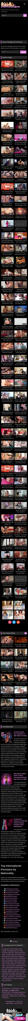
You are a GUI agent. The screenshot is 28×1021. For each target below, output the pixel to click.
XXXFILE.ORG (6, 992)
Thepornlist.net (13, 996)
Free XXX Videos (19, 994)
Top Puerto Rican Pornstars (13, 916)
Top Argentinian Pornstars (13, 890)
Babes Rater (22, 996)
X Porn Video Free (11, 963)
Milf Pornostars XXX (13, 971)
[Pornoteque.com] (11, 5)
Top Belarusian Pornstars (13, 894)
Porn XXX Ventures (7, 969)
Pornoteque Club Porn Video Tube (15, 960)
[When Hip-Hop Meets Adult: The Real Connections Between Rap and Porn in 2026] (6, 784)
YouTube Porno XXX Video (13, 954)
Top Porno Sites (18, 969)
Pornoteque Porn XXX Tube (15, 951)
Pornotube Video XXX (8, 952)
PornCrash (6, 997)
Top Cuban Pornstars (11, 898)
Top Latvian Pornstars (12, 907)
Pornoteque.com (10, 1001)
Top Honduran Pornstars (12, 903)
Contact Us (19, 1001)
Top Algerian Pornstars (12, 889)
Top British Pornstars (11, 896)
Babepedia (5, 996)
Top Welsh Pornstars (11, 927)
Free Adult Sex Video (8, 962)
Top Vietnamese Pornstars (13, 926)
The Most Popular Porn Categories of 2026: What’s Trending (20, 733)
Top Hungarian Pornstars (13, 905)
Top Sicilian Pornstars (12, 920)
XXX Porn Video (10, 965)
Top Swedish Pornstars (12, 922)
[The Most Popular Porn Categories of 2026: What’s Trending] (6, 742)
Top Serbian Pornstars (12, 918)
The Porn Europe (21, 976)
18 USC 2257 (18, 1003)
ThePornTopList (15, 988)
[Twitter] (14, 622)
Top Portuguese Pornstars (13, 914)
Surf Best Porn (6, 988)
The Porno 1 (11, 976)
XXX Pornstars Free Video (10, 978)
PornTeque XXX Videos (15, 975)
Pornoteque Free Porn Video (10, 949)
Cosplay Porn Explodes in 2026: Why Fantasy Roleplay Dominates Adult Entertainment (20, 822)
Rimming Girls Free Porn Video (14, 967)
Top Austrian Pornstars (12, 892)
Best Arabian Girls (8, 994)
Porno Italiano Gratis (11, 958)
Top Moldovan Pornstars (12, 911)
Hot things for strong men (18, 992)
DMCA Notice (9, 1003)
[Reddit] (18, 622)
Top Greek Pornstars (11, 902)
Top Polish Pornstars (11, 913)
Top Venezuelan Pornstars (13, 924)
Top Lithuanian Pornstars (13, 909)
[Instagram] (10, 622)
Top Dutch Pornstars (11, 900)
